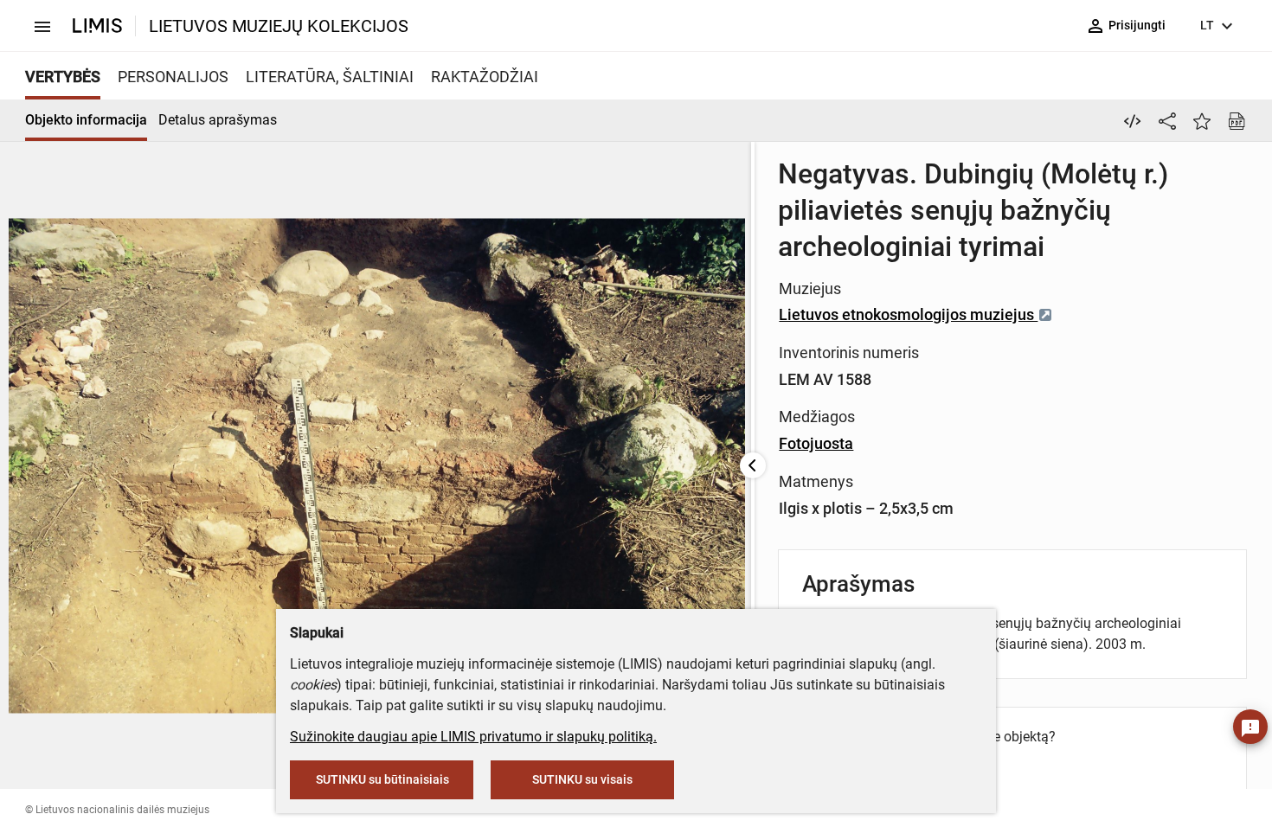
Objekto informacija (86, 120)
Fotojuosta (816, 443)
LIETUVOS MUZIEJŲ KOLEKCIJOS (278, 26)
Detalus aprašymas (217, 120)
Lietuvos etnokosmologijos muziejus (908, 314)
